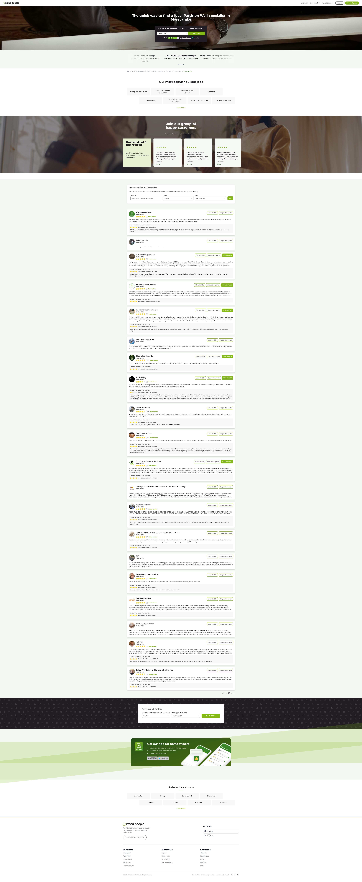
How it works (127, 859)
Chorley (223, 802)
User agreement (128, 866)
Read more (159, 161)
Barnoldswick (187, 796)
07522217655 (227, 378)
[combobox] (145, 198)
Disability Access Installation (175, 100)
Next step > (210, 716)
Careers (202, 859)
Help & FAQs (127, 862)
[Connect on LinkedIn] (238, 875)
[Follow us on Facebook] (235, 875)
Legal (202, 866)
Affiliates (203, 862)
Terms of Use (196, 874)
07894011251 (227, 255)
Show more (181, 108)
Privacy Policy (205, 874)
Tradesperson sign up (135, 837)
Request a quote (226, 213)
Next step (196, 33)
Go (230, 198)
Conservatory (151, 100)
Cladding (211, 92)
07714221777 (227, 310)
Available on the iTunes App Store (152, 758)
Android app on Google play (163, 758)
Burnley (175, 802)
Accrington (138, 796)
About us (203, 853)
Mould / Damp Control (199, 100)
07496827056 (227, 285)
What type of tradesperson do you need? (156, 713)
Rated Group (204, 856)
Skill (196, 195)
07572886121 (227, 356)
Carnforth (199, 802)
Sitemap (219, 874)
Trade (165, 195)
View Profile (212, 213)
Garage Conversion (223, 100)
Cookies (213, 874)
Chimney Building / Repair (187, 92)
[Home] (128, 71)
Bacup (162, 796)
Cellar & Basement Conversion (163, 92)
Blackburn (211, 796)
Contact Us (226, 874)
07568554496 (227, 462)
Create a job (127, 853)
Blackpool (151, 802)
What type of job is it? (179, 713)
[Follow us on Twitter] (232, 875)
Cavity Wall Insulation (138, 92)
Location (133, 195)
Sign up (164, 853)
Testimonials (127, 856)
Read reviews (152, 216)
